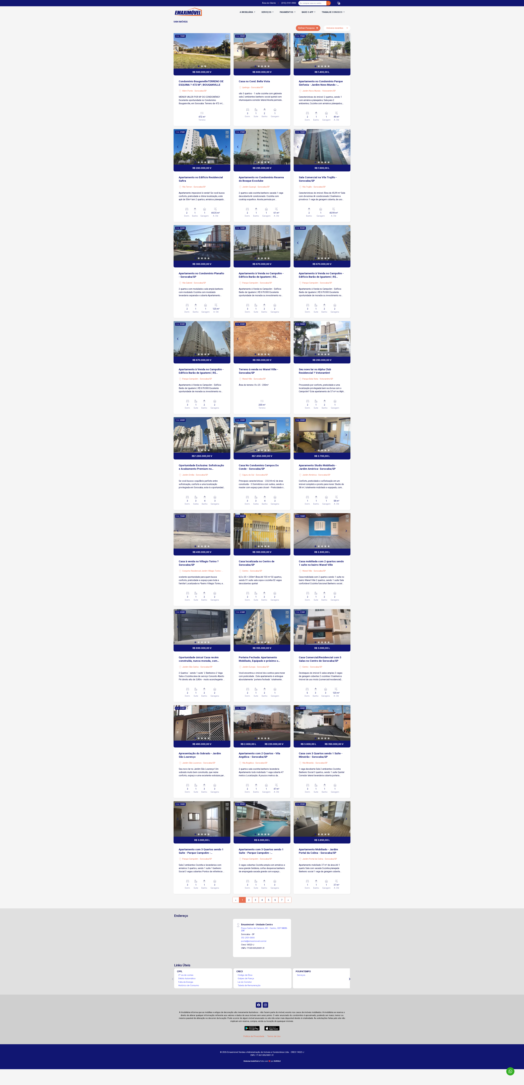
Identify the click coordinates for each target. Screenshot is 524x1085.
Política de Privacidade (253, 1036)
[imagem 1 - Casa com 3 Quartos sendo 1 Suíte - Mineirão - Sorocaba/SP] (322, 723)
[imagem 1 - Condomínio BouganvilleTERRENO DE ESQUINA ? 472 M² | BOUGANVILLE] (202, 51)
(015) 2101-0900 (288, 3)
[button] (338, 3)
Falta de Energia (185, 982)
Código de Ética (245, 975)
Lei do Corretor (245, 982)
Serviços (301, 975)
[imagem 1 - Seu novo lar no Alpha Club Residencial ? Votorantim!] (322, 339)
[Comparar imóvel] (227, 40)
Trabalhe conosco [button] (332, 12)
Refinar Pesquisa (306, 28)
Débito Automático (187, 978)
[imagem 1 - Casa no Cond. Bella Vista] (262, 51)
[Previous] (178, 51)
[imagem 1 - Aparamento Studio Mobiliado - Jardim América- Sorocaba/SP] (322, 435)
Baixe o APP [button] (308, 12)
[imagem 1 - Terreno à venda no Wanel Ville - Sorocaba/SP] (262, 339)
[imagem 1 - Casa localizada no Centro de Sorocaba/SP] (262, 531)
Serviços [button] (266, 12)
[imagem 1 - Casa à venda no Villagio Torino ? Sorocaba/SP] (202, 531)
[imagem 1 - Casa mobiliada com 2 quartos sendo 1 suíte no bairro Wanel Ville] (322, 531)
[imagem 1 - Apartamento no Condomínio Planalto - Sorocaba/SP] (202, 243)
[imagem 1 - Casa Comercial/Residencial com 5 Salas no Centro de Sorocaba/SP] (322, 627)
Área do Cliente (269, 3)
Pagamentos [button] (287, 12)
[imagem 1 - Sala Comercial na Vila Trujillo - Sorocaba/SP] (322, 147)
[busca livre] (328, 3)
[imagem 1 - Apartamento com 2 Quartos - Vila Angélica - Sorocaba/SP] (262, 723)
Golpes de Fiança (246, 978)
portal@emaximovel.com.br (254, 941)
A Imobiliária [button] (247, 12)
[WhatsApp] (510, 1071)
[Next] (226, 51)
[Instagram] (265, 1005)
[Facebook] (258, 1005)
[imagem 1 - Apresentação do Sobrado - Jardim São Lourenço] (202, 723)
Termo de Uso (274, 1036)
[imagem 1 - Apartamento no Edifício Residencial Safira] (202, 147)
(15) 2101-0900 (248, 937)
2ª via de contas (185, 975)
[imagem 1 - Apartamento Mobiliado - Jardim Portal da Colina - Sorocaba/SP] (322, 819)
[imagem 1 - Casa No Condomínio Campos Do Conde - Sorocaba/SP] (262, 435)
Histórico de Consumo (188, 985)
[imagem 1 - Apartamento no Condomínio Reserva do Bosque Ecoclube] (262, 147)
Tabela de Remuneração (249, 985)
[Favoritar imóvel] (227, 36)
